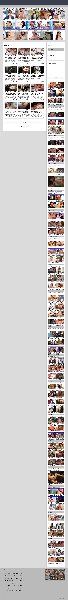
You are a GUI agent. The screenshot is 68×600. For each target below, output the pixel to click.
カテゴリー (57, 596)
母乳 (59, 487)
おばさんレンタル (50, 138)
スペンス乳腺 (53, 487)
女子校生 (58, 468)
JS (49, 470)
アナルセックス (54, 292)
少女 (59, 470)
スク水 (53, 107)
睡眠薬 (53, 442)
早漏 (50, 540)
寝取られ (50, 266)
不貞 (59, 266)
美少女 (49, 468)
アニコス (49, 110)
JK (60, 468)
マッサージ (49, 238)
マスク (52, 193)
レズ (61, 382)
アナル (49, 292)
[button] (63, 45)
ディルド (56, 382)
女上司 (61, 137)
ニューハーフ (59, 292)
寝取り (53, 266)
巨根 (55, 540)
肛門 (50, 292)
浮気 (57, 266)
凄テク (59, 356)
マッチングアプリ (56, 328)
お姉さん (53, 468)
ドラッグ (50, 442)
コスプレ (49, 107)
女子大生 (51, 470)
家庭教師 (58, 137)
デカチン (57, 540)
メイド (63, 109)
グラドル (52, 109)
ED (51, 540)
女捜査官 (55, 137)
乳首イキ (56, 487)
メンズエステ (56, 238)
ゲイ (48, 294)
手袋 (54, 193)
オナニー (53, 382)
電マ (48, 382)
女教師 (52, 137)
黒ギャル (55, 470)
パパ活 (50, 328)
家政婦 (63, 137)
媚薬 (48, 442)
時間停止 (62, 442)
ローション (62, 238)
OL (55, 468)
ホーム (46, 596)
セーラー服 (60, 109)
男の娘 (62, 292)
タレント (49, 109)
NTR (48, 266)
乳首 (48, 487)
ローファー (49, 166)
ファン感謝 (53, 356)
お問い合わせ (62, 596)
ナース (50, 137)
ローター (50, 382)
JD (53, 470)
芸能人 (61, 107)
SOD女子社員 (50, 356)
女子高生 (62, 468)
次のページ (24, 122)
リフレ (52, 238)
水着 (51, 107)
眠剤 (55, 442)
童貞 (48, 540)
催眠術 (57, 442)
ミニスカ (56, 109)
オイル (59, 238)
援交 (48, 328)
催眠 (59, 442)
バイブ (59, 382)
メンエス (49, 239)
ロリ (58, 470)
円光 (60, 328)
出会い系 (63, 328)
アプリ (53, 328)
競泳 (55, 107)
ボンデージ (49, 193)
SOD (56, 356)
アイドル (58, 107)
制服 (54, 109)
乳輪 (50, 487)
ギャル (51, 468)
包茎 (53, 540)
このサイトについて (51, 596)
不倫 (55, 266)
